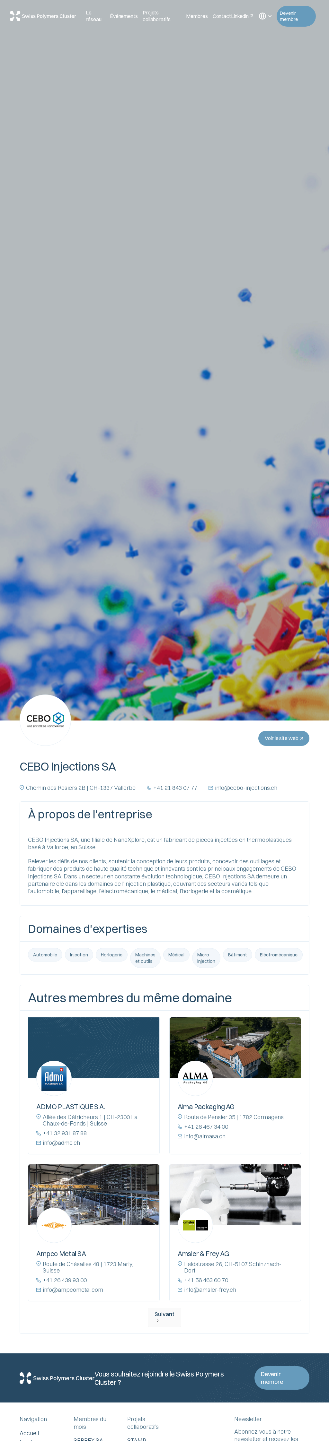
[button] (264, 16)
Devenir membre (289, 16)
